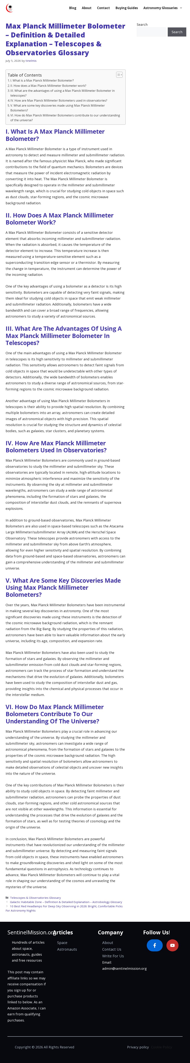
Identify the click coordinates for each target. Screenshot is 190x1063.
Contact (103, 8)
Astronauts (67, 949)
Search (142, 24)
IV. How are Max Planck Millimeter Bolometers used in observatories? (58, 100)
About (86, 8)
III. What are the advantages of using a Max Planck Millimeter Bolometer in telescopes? (62, 93)
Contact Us (111, 949)
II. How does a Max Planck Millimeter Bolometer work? (48, 86)
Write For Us (113, 955)
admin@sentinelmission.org (124, 968)
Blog (72, 8)
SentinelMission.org (31, 932)
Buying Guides (126, 8)
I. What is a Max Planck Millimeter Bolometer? (42, 80)
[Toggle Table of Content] (117, 75)
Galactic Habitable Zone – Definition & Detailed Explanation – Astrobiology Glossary (66, 902)
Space (62, 942)
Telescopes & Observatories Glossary (35, 897)
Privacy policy (138, 1047)
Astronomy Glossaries (160, 8)
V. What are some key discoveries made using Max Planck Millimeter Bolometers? (57, 107)
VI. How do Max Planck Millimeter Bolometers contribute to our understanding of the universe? (65, 117)
